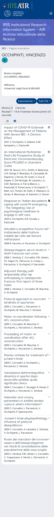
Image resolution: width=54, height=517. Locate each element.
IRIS (4, 48)
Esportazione (25, 101)
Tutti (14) (44, 101)
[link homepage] (17, 6)
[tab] (7, 121)
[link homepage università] (14, 13)
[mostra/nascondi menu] (51, 13)
